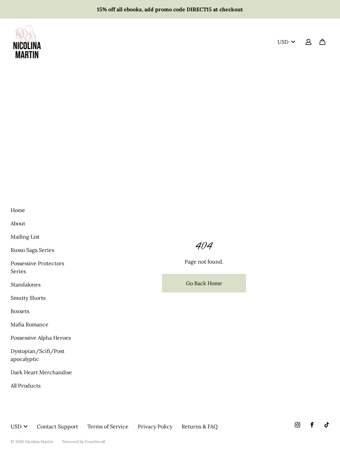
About (18, 223)
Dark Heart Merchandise (41, 372)
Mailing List (25, 236)
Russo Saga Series (32, 250)
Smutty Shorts (28, 297)
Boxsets (20, 311)
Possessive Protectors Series (37, 267)
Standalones (26, 284)
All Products (26, 385)
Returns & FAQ (200, 426)
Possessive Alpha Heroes (41, 337)
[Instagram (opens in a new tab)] (297, 424)
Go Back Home (204, 283)
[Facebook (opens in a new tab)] (312, 424)
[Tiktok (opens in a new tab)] (326, 424)
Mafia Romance (29, 324)
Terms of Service (107, 426)
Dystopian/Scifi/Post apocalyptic (37, 355)
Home (18, 210)
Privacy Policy (155, 426)
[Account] (308, 42)
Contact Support (57, 426)
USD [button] (283, 42)
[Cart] (322, 42)
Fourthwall (95, 441)
